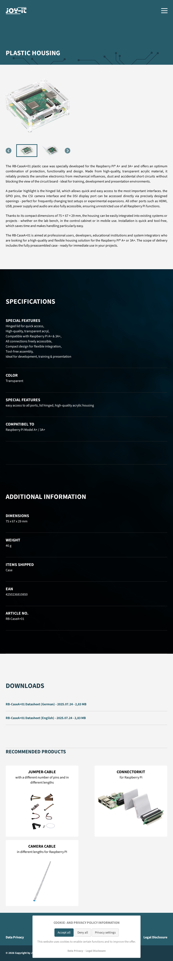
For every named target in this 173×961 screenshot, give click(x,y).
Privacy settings (105, 932)
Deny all (82, 932)
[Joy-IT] (16, 10)
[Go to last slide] (8, 151)
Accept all (64, 932)
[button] (26, 150)
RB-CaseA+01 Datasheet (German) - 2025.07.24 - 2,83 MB (46, 704)
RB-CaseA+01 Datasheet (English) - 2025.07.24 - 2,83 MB (46, 718)
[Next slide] (67, 151)
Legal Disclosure (155, 937)
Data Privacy (15, 937)
